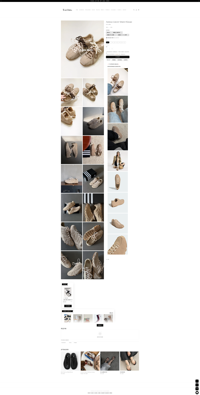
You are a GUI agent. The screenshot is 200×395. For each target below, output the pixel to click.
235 (114, 42)
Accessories (113, 9)
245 (121, 42)
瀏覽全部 (111, 312)
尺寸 (106, 40)
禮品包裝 (66, 298)
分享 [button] (108, 259)
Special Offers (88, 9)
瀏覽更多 (100, 325)
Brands (102, 9)
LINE (197, 388)
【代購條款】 (117, 54)
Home (77, 9)
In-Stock (93, 9)
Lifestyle (124, 9)
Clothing (119, 9)
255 (107, 44)
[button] (134, 10)
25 (124, 42)
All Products (81, 9)
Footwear (107, 9)
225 (107, 42)
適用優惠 (107, 30)
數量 (106, 46)
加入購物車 (118, 56)
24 (117, 42)
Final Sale (98, 9)
